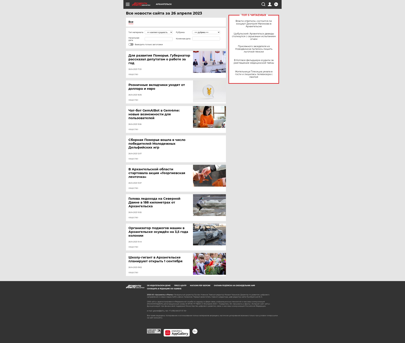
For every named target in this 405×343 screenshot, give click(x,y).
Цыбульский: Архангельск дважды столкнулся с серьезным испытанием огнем (254, 36)
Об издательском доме (159, 286)
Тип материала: (136, 32)
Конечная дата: (183, 38)
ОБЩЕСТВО (133, 74)
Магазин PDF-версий (200, 286)
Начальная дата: (133, 39)
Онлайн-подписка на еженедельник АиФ (234, 286)
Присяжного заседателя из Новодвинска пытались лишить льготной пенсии (253, 49)
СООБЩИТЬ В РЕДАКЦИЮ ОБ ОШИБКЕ (164, 289)
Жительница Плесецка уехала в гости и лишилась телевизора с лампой (254, 74)
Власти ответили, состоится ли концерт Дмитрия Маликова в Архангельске (254, 24)
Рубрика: (180, 32)
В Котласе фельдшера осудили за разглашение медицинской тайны (254, 61)
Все (130, 21)
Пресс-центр (180, 286)
